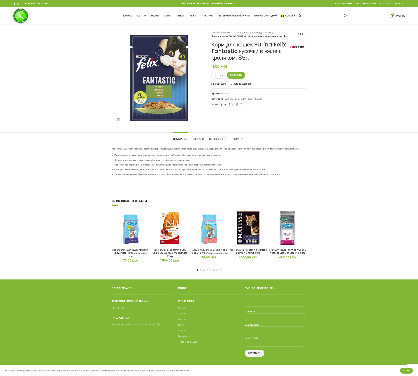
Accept (406, 370)
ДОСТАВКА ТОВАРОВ (366, 3)
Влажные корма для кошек (257, 32)
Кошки (237, 32)
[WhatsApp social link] (233, 104)
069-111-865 (118, 308)
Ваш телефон (252, 324)
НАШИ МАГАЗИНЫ (344, 3)
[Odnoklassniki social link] (229, 104)
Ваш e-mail (251, 338)
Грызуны (182, 336)
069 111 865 (29, 3)
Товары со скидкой (188, 341)
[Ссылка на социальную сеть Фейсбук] (14, 4)
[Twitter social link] (225, 104)
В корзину (236, 75)
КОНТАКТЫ (398, 3)
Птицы (181, 324)
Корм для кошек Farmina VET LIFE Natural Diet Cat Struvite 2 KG (287, 251)
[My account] (300, 16)
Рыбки (181, 330)
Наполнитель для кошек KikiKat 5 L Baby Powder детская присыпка (209, 251)
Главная (215, 32)
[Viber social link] (241, 104)
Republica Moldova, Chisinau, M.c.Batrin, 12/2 (137, 324)
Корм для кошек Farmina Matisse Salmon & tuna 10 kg (248, 251)
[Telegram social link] (237, 104)
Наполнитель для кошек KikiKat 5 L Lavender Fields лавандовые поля (130, 253)
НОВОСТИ (384, 3)
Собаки (182, 313)
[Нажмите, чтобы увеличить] (118, 119)
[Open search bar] (345, 15)
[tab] (180, 137)
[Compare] (147, 214)
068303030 (42, 3)
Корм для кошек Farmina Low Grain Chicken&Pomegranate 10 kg (169, 253)
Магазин (227, 32)
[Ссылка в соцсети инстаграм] (18, 4)
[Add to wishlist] (147, 221)
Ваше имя (250, 311)
